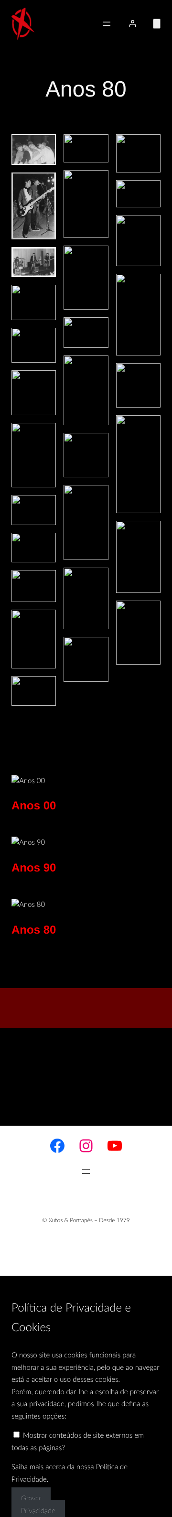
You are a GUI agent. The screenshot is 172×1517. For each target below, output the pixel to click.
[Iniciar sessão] (132, 23)
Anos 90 (33, 867)
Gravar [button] (31, 1498)
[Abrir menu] (106, 24)
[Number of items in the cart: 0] (157, 24)
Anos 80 (33, 930)
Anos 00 (33, 805)
